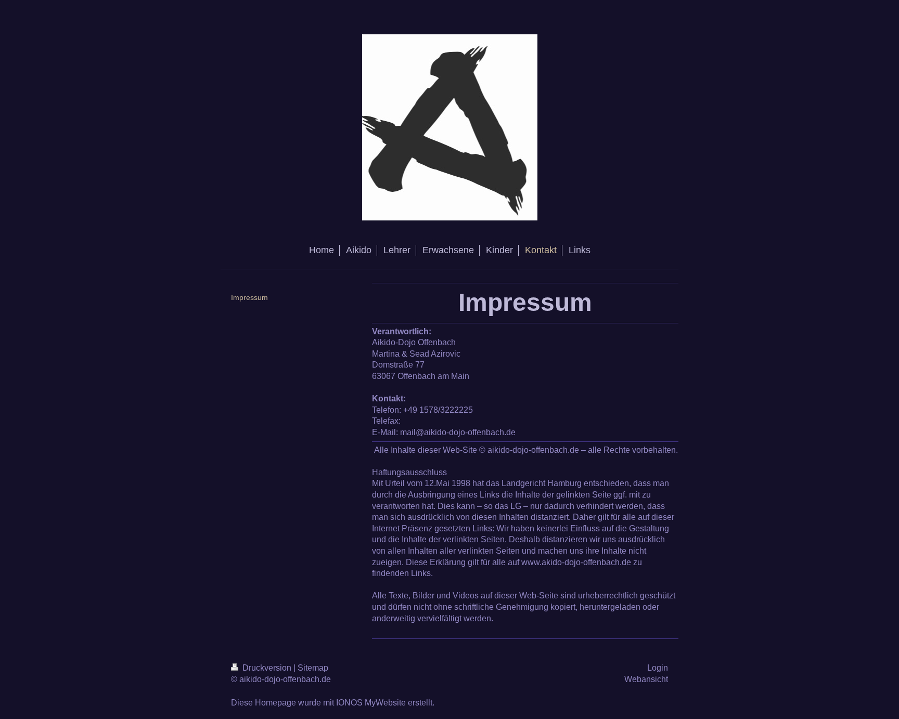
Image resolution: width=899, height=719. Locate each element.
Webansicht (646, 679)
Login (657, 667)
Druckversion (266, 667)
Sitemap (313, 667)
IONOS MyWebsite (371, 702)
